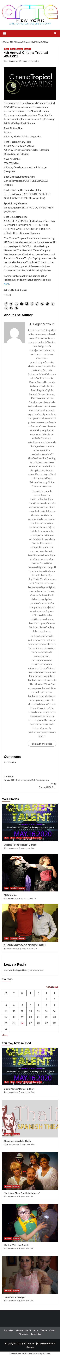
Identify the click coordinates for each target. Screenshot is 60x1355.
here (6, 283)
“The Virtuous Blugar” (15, 1297)
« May (5, 1035)
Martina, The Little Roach (16, 1245)
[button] (4, 33)
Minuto (19, 1330)
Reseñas (14, 888)
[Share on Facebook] (6, 304)
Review (22, 888)
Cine (12, 49)
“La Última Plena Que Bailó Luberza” (22, 1193)
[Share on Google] (37, 304)
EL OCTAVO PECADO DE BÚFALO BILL (25, 945)
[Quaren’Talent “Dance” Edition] (30, 822)
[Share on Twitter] (11, 304)
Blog (6, 49)
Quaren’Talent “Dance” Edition (20, 845)
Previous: (26, 778)
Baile (6, 838)
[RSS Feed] (16, 308)
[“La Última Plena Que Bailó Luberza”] (30, 1171)
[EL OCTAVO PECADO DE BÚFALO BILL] (30, 923)
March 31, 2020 (26, 898)
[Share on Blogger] (21, 304)
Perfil (28, 1330)
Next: (47, 786)
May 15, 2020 (25, 848)
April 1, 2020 (26, 1144)
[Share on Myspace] (42, 304)
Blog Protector (34, 1353)
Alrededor (23, 1333)
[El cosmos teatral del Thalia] (30, 1118)
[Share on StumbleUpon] (47, 304)
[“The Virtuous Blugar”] (30, 1275)
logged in (20, 970)
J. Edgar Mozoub (12, 61)
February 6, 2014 (28, 61)
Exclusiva (27, 838)
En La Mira (36, 1333)
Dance (19, 838)
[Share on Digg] (32, 304)
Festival (19, 49)
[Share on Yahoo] (52, 304)
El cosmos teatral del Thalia (17, 1141)
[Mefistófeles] (30, 872)
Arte (35, 1330)
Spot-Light (37, 838)
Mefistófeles (10, 895)
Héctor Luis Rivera (12, 949)
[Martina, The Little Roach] (30, 1223)
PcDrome (46, 1353)
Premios (27, 49)
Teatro (43, 1330)
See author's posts (42, 743)
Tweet (7, 294)
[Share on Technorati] (11, 308)
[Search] (55, 33)
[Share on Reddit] (6, 308)
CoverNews (43, 1343)
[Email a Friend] (16, 304)
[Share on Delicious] (27, 304)
